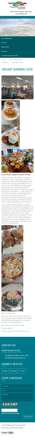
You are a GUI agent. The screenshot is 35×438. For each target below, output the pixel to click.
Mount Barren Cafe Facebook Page (12, 325)
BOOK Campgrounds (6, 38)
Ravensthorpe (5, 47)
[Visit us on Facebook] (4, 14)
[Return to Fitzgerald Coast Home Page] (17, 5)
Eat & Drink (5, 62)
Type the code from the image (10, 413)
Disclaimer (13, 427)
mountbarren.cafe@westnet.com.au (17, 331)
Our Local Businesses (15, 59)
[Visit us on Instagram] (6, 14)
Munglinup (4, 51)
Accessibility (19, 427)
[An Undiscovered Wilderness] (17, 27)
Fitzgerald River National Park (9, 55)
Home (4, 59)
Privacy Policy (5, 427)
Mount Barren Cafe (17, 62)
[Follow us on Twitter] (9, 14)
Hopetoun (4, 42)
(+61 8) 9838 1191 (21, 14)
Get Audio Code (6, 408)
